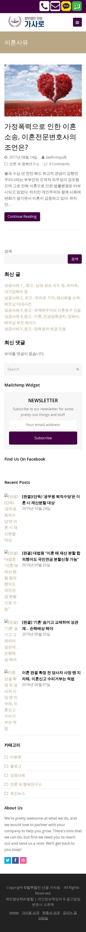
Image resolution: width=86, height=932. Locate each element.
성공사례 (17, 775)
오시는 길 (70, 912)
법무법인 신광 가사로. (44, 887)
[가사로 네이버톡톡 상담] (77, 9)
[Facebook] (15, 860)
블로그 (15, 766)
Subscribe (43, 437)
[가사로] (28, 21)
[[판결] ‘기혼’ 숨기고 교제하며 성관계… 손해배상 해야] (11, 641)
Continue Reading (22, 216)
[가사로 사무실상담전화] (44, 9)
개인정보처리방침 (20, 899)
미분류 (15, 756)
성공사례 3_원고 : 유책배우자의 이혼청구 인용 (42, 310)
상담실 (43, 918)
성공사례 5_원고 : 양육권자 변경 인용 (35, 328)
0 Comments (59, 163)
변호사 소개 (51, 912)
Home (14, 912)
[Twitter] (7, 860)
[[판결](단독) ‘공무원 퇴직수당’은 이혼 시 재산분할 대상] (11, 518)
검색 (8, 251)
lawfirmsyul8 (56, 157)
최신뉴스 (17, 793)
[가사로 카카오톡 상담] (66, 9)
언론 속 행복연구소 (24, 163)
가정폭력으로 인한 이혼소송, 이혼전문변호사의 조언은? (40, 136)
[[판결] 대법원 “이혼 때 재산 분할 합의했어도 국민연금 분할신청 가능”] (11, 581)
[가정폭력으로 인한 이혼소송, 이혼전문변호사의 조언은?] (43, 90)
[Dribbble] (23, 860)
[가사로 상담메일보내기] (55, 9)
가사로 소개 (30, 912)
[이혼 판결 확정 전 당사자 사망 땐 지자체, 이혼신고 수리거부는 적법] (11, 700)
